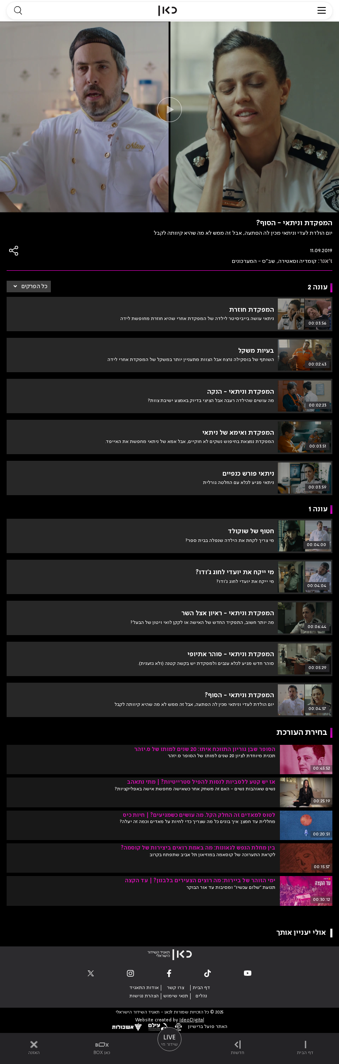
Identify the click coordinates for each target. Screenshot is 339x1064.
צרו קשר (175, 987)
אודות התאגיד (144, 987)
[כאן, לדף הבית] (168, 11)
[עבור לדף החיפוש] (18, 11)
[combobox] (29, 286)
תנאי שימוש (175, 996)
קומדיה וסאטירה (297, 261)
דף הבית (201, 987)
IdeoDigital (191, 1020)
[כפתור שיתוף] (14, 250)
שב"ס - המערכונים (253, 261)
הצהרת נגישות (144, 996)
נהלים (201, 996)
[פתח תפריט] (321, 10)
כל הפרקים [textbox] (34, 286)
